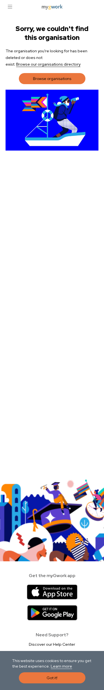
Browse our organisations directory (48, 64)
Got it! (52, 677)
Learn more (61, 666)
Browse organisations (52, 78)
